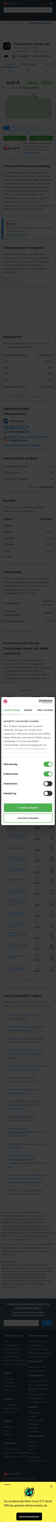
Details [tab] (28, 709)
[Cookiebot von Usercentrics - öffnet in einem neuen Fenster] (39, 701)
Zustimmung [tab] (11, 709)
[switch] (48, 773)
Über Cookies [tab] (45, 709)
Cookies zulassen (28, 807)
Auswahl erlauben (28, 817)
